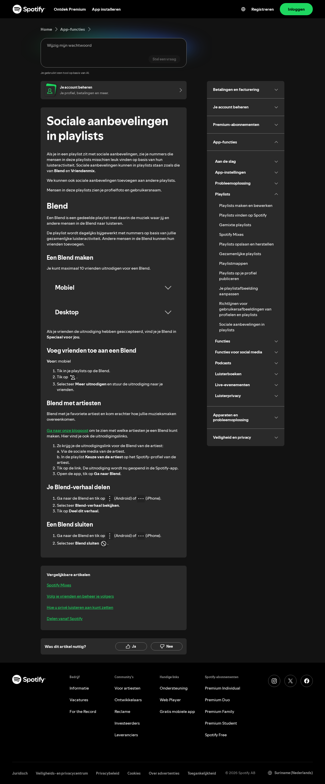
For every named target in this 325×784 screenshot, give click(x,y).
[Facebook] (307, 681)
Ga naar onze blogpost (67, 430)
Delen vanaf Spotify (65, 618)
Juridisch (20, 773)
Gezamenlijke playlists (240, 253)
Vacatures (79, 700)
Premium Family (219, 711)
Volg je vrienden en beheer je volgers (80, 596)
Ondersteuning (174, 688)
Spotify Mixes (59, 585)
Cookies (134, 773)
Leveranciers (126, 735)
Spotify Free (216, 735)
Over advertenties (164, 773)
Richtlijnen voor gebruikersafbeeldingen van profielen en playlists (245, 309)
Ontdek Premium (70, 9)
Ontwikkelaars (128, 700)
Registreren (262, 9)
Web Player (170, 700)
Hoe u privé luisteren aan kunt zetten (80, 607)
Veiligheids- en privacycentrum (62, 773)
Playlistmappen (233, 263)
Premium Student (221, 723)
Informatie (79, 688)
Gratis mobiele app (177, 711)
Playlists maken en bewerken (245, 205)
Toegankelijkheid (202, 773)
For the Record (83, 711)
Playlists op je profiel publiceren (238, 275)
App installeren (106, 9)
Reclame (122, 711)
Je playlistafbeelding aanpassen (238, 291)
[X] (290, 681)
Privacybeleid (107, 773)
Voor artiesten (127, 688)
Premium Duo (217, 700)
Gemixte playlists (235, 224)
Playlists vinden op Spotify (243, 215)
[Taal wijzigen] (243, 9)
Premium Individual (222, 688)
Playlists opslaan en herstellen (246, 244)
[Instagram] (274, 681)
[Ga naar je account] (179, 90)
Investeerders (127, 723)
